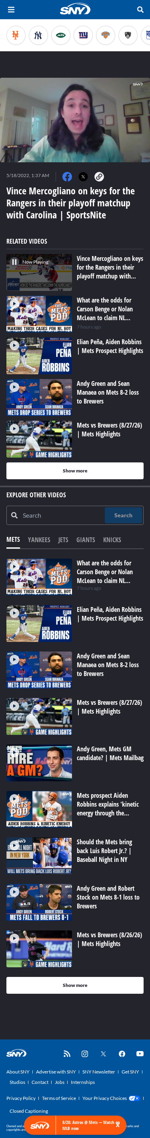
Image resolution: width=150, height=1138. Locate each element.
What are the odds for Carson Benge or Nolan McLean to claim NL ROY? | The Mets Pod (105, 576)
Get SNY (130, 1072)
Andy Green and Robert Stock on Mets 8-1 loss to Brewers (108, 897)
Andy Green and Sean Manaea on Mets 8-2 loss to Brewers (108, 665)
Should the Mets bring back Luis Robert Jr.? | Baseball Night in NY (104, 850)
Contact (40, 1082)
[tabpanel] (75, 776)
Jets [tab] (63, 539)
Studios (17, 1082)
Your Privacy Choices (104, 1098)
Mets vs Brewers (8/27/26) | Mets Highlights (109, 707)
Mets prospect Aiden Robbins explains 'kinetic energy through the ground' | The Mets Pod (108, 808)
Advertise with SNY (56, 1072)
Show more (75, 471)
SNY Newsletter (98, 1072)
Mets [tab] (13, 539)
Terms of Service (59, 1098)
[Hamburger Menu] (11, 9)
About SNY (18, 1072)
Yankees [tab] (39, 539)
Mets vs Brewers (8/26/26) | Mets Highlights (109, 939)
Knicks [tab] (112, 539)
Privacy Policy (21, 1098)
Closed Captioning (29, 1111)
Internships (83, 1082)
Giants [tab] (85, 539)
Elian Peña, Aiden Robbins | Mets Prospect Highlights (110, 614)
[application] (75, 120)
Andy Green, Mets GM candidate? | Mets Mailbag (110, 753)
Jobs (59, 1082)
